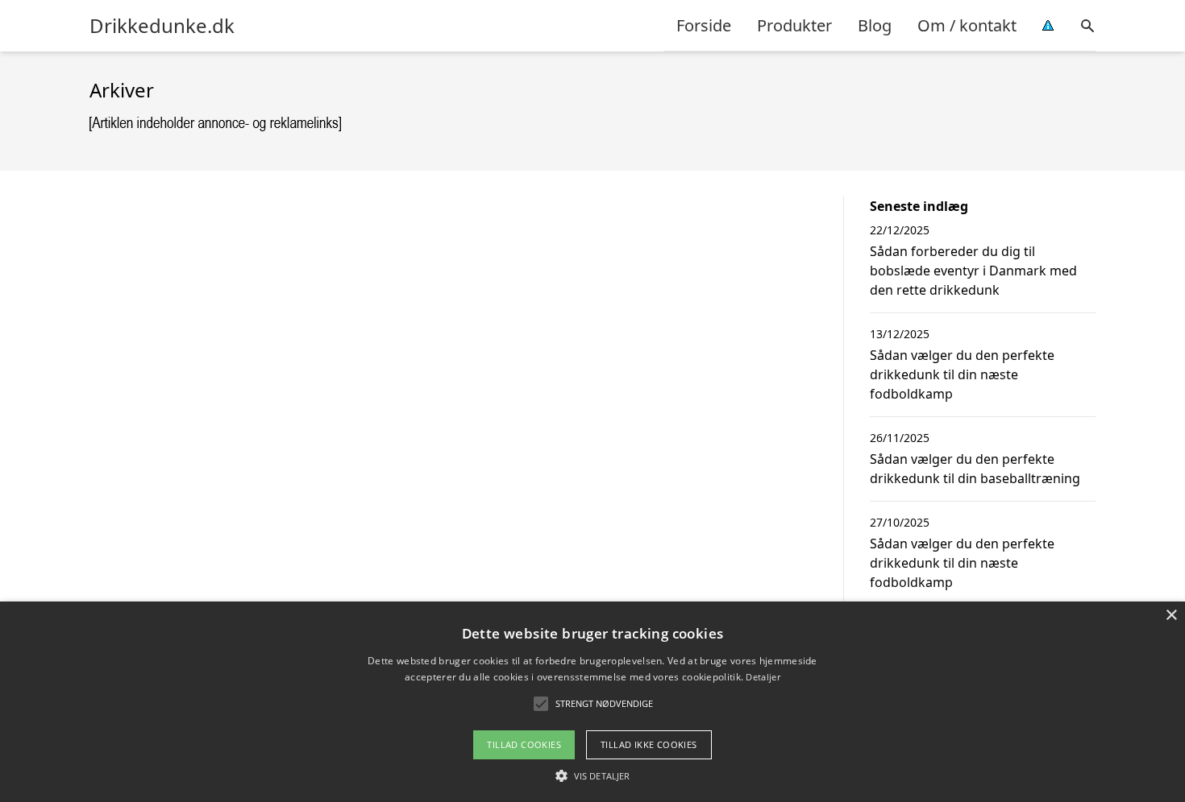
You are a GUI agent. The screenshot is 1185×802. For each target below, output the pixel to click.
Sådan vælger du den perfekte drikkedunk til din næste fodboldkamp (962, 374)
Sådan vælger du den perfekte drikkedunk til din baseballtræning (975, 468)
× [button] (1171, 616)
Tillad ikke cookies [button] (649, 744)
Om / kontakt (967, 25)
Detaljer (763, 677)
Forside (703, 25)
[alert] (592, 702)
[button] (592, 775)
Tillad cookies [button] (524, 744)
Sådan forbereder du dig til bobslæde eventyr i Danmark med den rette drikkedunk (973, 270)
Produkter (794, 25)
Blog (875, 25)
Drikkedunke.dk (162, 26)
